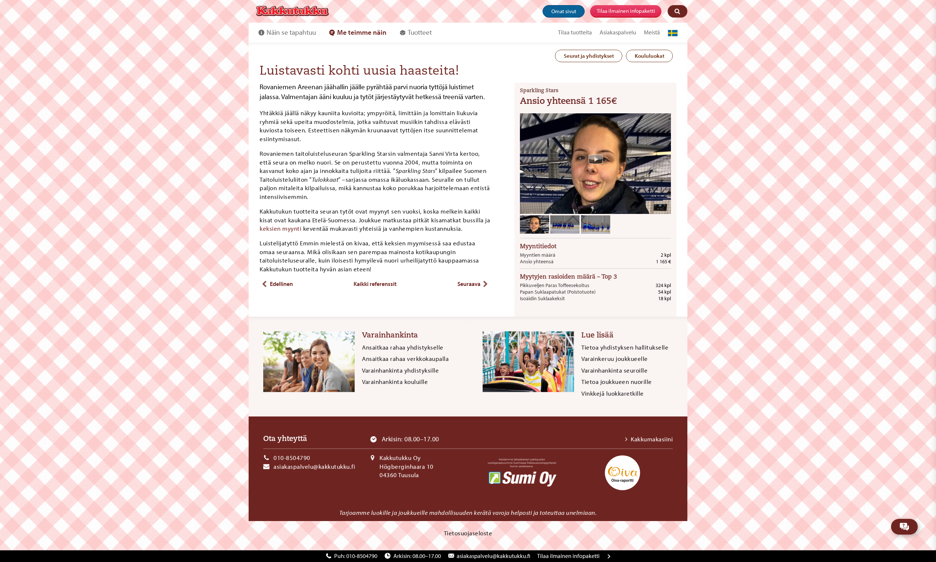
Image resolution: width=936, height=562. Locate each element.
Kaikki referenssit (375, 283)
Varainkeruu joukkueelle (614, 358)
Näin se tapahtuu (291, 32)
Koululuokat (649, 55)
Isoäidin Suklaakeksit (542, 298)
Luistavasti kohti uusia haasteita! (359, 71)
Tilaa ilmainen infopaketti (626, 10)
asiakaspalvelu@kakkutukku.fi (314, 466)
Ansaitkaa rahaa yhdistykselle (403, 347)
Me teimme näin (361, 32)
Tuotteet (420, 32)
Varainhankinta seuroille (614, 370)
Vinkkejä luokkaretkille (612, 393)
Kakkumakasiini (652, 439)
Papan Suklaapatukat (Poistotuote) (558, 291)
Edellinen (281, 283)
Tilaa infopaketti (568, 555)
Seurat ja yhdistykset (589, 55)
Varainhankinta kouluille (395, 381)
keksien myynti (280, 228)
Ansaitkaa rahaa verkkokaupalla (405, 358)
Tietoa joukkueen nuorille (616, 381)
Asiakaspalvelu (618, 32)
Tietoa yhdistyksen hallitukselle (624, 347)
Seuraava (468, 283)
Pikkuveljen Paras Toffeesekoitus (554, 285)
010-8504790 (291, 457)
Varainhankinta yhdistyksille (400, 370)
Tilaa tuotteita (575, 32)
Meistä (652, 32)
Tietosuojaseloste (468, 533)
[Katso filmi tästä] (595, 159)
